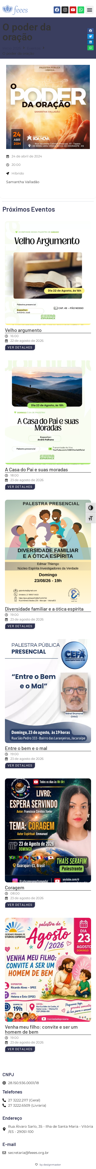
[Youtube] (73, 9)
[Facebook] (57, 9)
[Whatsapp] (81, 9)
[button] (89, 10)
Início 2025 (11, 48)
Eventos (34, 48)
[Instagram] (65, 9)
